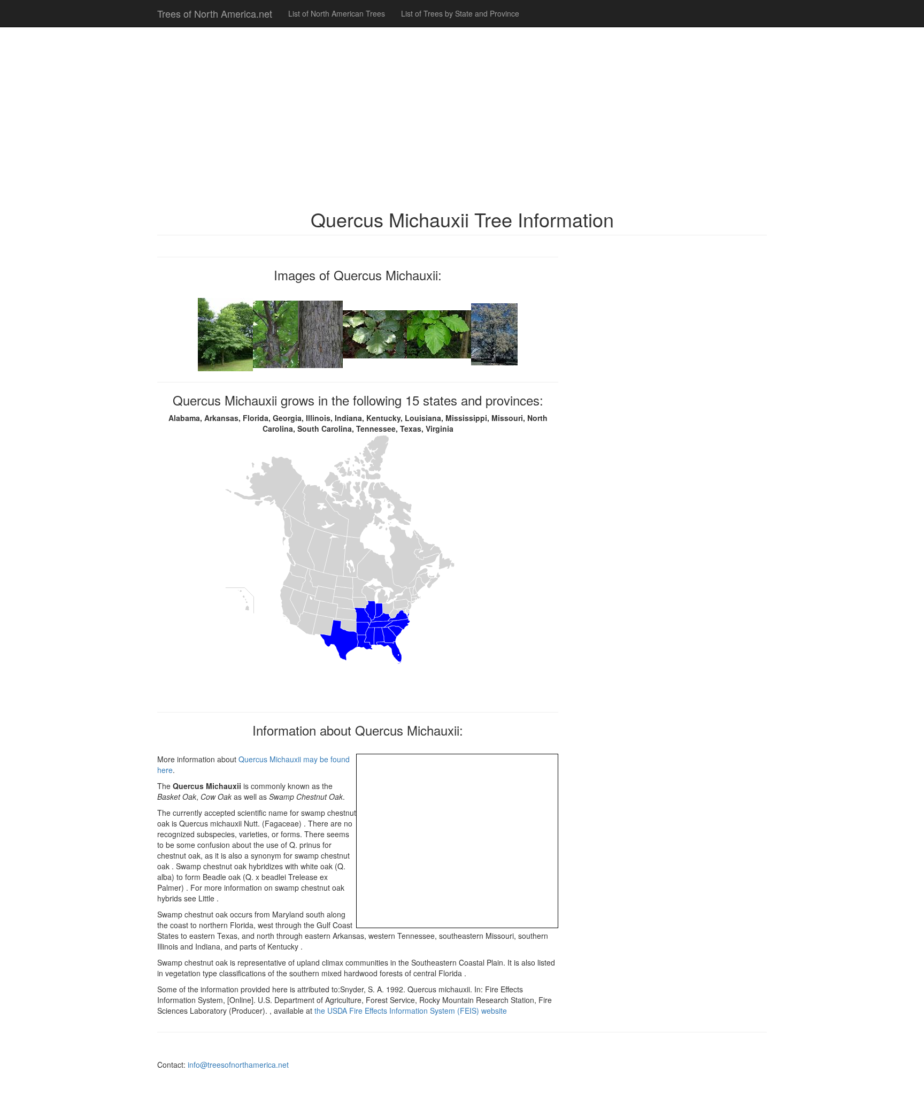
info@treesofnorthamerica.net (238, 1064)
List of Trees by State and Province (460, 13)
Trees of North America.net (214, 13)
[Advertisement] (462, 112)
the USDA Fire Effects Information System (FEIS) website (410, 1010)
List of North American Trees (336, 13)
